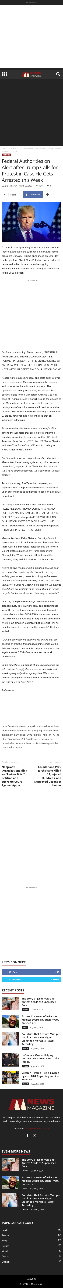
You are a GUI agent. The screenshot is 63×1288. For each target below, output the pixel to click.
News (25, 1027)
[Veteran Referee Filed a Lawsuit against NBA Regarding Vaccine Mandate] (10, 1077)
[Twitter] (35, 1135)
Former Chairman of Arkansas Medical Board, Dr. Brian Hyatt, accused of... (40, 1020)
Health (25, 1048)
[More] (47, 194)
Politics (13, 148)
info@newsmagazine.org (37, 1128)
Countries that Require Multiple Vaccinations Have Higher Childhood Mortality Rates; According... (41, 1039)
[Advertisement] (31, 36)
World (5, 1251)
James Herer (11, 185)
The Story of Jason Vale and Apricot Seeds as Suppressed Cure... (39, 1002)
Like (57, 972)
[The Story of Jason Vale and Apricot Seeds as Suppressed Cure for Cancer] (10, 1003)
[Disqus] (31, 837)
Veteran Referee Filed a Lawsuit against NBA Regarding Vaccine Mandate (40, 1076)
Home (4, 148)
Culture (5, 1256)
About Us (31, 1278)
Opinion (5, 1261)
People (25, 1009)
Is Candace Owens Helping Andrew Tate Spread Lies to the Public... (40, 1058)
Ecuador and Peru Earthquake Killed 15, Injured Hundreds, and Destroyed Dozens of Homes (47, 776)
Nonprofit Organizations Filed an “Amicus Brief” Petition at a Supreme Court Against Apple (14, 776)
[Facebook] (28, 1135)
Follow (55, 979)
